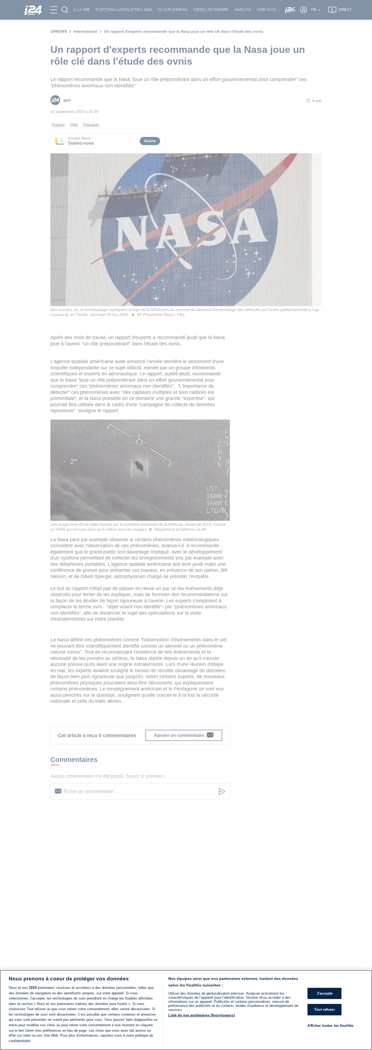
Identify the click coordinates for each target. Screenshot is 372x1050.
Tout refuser (324, 1009)
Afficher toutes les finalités (330, 1026)
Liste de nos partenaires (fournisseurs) (201, 1015)
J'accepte (325, 993)
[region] (186, 1010)
